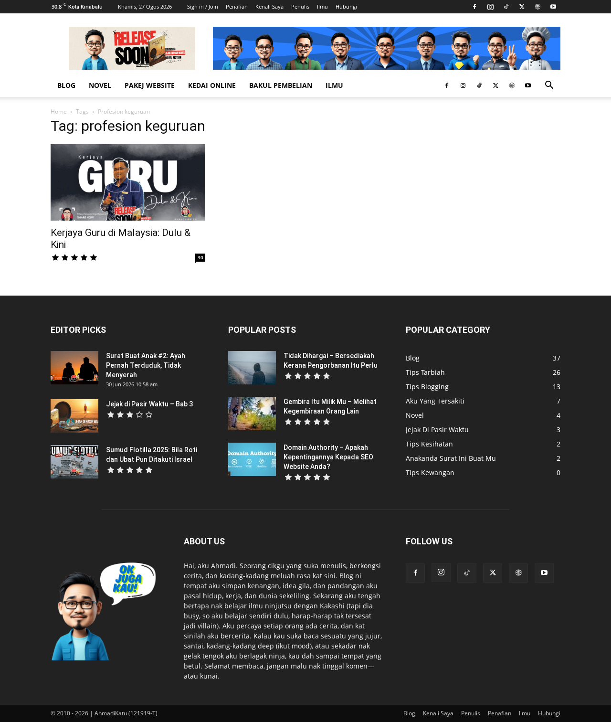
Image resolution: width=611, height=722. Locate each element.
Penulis (300, 6)
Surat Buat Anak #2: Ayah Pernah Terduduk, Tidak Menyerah (145, 365)
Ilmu (322, 6)
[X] (522, 6)
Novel (100, 85)
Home (59, 111)
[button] (548, 86)
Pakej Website (150, 85)
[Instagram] (490, 6)
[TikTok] (506, 6)
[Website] (537, 6)
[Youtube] (553, 6)
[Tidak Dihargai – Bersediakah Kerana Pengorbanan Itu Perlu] (252, 367)
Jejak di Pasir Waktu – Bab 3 (149, 404)
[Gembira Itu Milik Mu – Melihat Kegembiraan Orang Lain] (252, 413)
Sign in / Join (202, 6)
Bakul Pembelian (280, 85)
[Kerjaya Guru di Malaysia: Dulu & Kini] (128, 182)
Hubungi (346, 6)
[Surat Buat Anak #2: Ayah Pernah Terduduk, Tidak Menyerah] (74, 367)
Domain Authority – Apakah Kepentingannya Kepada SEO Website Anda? (328, 457)
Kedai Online (212, 85)
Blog (66, 85)
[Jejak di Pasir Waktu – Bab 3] (74, 416)
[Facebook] (474, 6)
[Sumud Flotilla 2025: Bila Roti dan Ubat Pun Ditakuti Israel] (74, 461)
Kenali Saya (269, 6)
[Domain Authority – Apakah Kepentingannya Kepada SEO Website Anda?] (252, 459)
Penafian (237, 6)
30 (200, 257)
